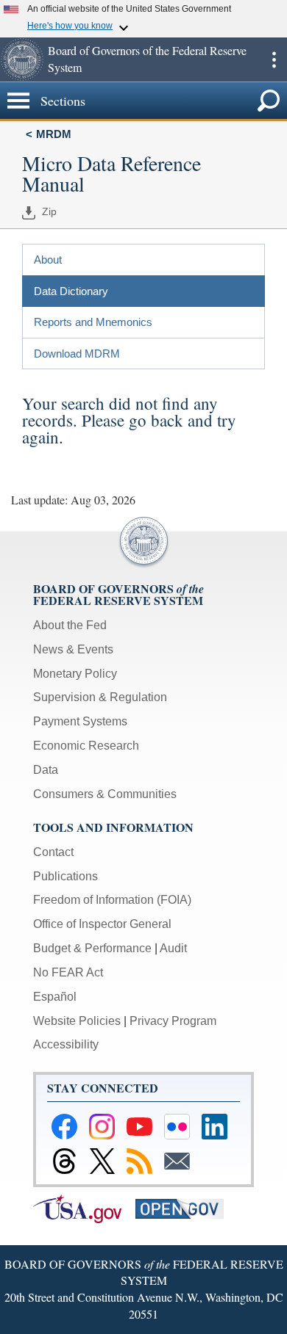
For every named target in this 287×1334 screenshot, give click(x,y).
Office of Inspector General (102, 924)
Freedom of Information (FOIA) (112, 899)
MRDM (53, 134)
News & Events (73, 649)
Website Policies (77, 1021)
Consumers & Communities (105, 794)
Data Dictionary (71, 291)
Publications (65, 876)
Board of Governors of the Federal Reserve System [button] (147, 59)
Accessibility (66, 1044)
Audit (173, 948)
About (48, 259)
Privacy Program (173, 1021)
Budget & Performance (92, 948)
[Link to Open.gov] (185, 1208)
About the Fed (70, 625)
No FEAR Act (68, 972)
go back (156, 420)
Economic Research (86, 745)
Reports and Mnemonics (93, 322)
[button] (22, 59)
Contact (53, 852)
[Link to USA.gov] (84, 1208)
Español (55, 996)
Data (45, 770)
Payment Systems (80, 721)
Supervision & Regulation (100, 697)
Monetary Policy (75, 673)
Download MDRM (77, 353)
